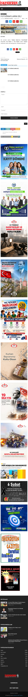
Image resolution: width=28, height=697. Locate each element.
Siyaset (2, 660)
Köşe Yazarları (4, 658)
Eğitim (2, 664)
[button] (26, 9)
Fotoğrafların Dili (8, 12)
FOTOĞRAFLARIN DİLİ (13, 68)
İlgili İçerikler (3, 65)
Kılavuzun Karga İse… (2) (22, 59)
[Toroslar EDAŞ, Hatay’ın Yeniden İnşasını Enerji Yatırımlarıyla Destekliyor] (4, 604)
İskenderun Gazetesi (9, 18)
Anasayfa (2, 12)
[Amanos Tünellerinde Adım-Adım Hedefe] (4, 616)
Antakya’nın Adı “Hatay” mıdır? (14, 627)
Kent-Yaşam (3, 652)
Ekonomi (2, 662)
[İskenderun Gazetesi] (14, 3)
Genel (2, 650)
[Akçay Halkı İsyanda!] (4, 635)
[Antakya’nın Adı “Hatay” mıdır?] (4, 629)
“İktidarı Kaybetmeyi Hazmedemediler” (5, 60)
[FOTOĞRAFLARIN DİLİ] (4, 70)
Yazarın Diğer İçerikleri (12, 65)
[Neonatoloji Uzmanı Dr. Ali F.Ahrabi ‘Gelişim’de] (4, 610)
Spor (2, 656)
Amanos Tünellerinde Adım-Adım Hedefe (17, 614)
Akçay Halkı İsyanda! (12, 633)
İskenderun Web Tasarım (18, 695)
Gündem (2, 654)
